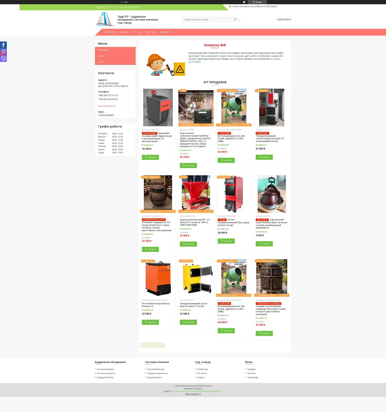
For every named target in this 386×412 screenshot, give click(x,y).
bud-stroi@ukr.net (106, 106)
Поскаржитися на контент (184, 391)
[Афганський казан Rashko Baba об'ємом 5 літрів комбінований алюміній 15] (271, 194)
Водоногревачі (154, 377)
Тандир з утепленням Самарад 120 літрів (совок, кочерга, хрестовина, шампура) (271, 310)
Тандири (251, 369)
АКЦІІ (101, 55)
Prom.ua (208, 386)
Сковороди (252, 377)
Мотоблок (202, 373)
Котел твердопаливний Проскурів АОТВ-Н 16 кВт (233, 222)
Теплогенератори (156, 369)
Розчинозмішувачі (106, 373)
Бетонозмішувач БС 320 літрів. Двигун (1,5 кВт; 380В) (231, 138)
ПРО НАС (137, 32)
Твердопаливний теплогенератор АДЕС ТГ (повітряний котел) (270, 138)
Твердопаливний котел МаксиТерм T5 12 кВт (193, 305)
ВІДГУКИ (150, 32)
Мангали (251, 373)
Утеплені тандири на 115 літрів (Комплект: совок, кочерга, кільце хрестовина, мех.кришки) (156, 226)
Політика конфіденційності (210, 391)
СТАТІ (101, 61)
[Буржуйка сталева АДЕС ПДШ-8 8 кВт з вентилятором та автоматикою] (158, 107)
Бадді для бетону (105, 377)
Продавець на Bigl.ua (193, 388)
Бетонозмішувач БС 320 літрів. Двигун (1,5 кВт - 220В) (231, 309)
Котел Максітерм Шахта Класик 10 (156, 305)
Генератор (202, 369)
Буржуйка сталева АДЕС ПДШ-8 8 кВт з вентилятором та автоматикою (157, 137)
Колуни (200, 377)
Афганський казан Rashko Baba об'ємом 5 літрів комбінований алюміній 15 (271, 223)
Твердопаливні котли (157, 373)
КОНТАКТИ (165, 32)
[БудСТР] (105, 19)
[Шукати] (235, 19)
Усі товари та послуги (152, 345)
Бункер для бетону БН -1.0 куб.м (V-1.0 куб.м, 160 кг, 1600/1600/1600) (194, 222)
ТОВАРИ (123, 32)
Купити (152, 157)
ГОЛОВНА (109, 32)
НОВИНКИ (103, 49)
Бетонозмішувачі (105, 369)
